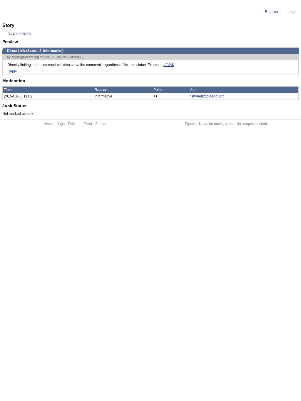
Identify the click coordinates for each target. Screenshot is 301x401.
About (48, 124)
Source (101, 124)
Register (271, 12)
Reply (12, 71)
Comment (32, 12)
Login (292, 12)
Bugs (60, 124)
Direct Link (52, 12)
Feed (88, 124)
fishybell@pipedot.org (207, 96)
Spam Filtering (19, 33)
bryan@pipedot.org (25, 57)
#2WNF (76, 57)
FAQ (71, 124)
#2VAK (168, 65)
